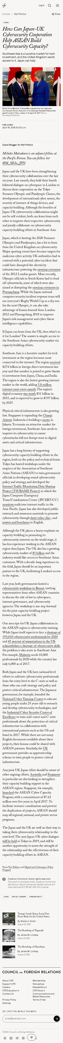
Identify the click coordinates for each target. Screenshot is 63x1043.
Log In (42, 5)
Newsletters (39, 987)
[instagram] (23, 1038)
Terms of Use (39, 999)
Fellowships (38, 984)
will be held (9, 841)
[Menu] (57, 5)
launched (8, 792)
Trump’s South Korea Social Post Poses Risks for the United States (34, 915)
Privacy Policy (9, 999)
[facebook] (4, 1038)
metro (46, 420)
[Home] (4, 5)
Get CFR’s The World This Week (19, 1011)
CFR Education (9, 990)
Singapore (54, 774)
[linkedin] (11, 1038)
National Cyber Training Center (22, 699)
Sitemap (6, 1003)
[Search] (49, 5)
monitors (8, 504)
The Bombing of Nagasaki (31, 930)
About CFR (7, 980)
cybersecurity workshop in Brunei (23, 588)
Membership (39, 980)
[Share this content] (31, 1037)
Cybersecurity (35, 897)
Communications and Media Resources (43, 995)
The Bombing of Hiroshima (32, 947)
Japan (6, 23)
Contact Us (8, 993)
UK (45, 748)
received (55, 362)
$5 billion (38, 553)
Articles (6, 14)
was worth (29, 394)
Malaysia (24, 655)
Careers (6, 987)
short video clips (40, 518)
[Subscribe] (57, 1019)
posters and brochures (16, 522)
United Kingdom (19, 897)
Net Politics (14, 867)
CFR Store (38, 990)
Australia (36, 774)
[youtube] (17, 1038)
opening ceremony (49, 269)
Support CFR (8, 984)
